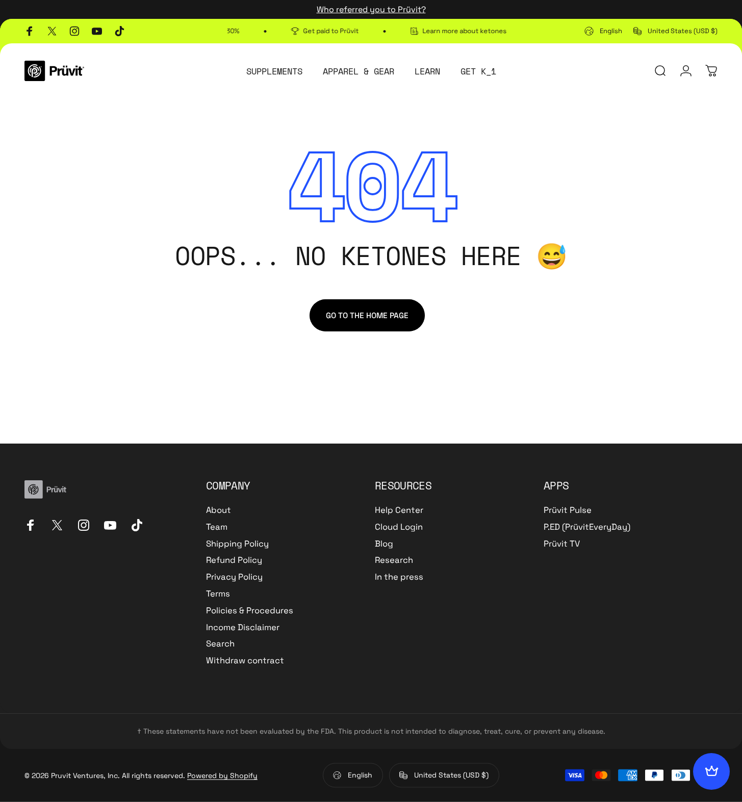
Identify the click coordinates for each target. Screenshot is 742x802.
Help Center (399, 510)
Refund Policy (234, 560)
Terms (218, 594)
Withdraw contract (245, 661)
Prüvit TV (562, 544)
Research (394, 560)
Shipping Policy (237, 544)
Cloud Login (399, 527)
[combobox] (603, 31)
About (218, 510)
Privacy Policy (234, 577)
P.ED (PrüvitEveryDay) (587, 527)
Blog (384, 544)
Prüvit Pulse (568, 510)
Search (220, 644)
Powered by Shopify (222, 775)
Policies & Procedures (249, 611)
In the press (399, 577)
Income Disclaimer (242, 628)
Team (216, 527)
